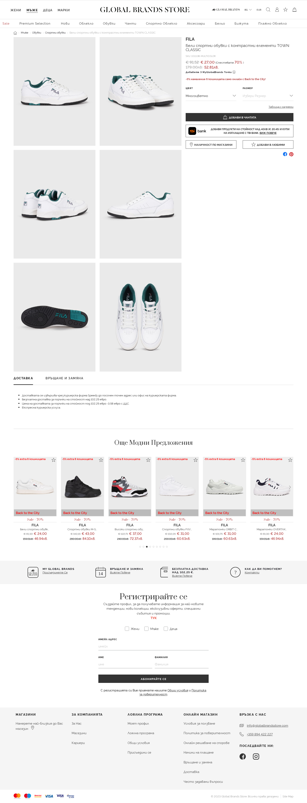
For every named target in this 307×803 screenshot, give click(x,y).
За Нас (76, 723)
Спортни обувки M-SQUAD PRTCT (90, 529)
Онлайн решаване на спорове (207, 742)
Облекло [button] (86, 23)
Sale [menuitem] (6, 23)
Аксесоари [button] (196, 23)
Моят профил (138, 723)
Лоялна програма (141, 733)
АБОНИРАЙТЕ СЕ (153, 679)
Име (101, 657)
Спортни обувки (55, 32)
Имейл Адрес (107, 639)
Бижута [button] (242, 23)
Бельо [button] (220, 23)
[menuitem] (6, 23)
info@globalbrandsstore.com (267, 725)
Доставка (191, 771)
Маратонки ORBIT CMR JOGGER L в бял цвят (239, 529)
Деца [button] (47, 10)
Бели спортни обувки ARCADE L (41, 529)
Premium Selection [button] (35, 23)
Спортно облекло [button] (161, 23)
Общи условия (177, 690)
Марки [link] (64, 10)
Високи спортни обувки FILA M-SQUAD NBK (144, 529)
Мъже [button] (32, 10)
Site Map (288, 796)
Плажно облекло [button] (272, 23)
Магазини (79, 733)
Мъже (24, 32)
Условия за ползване (199, 723)
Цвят (189, 88)
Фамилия (161, 657)
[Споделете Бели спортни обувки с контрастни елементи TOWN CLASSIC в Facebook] (285, 155)
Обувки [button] (109, 23)
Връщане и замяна (198, 762)
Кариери (78, 742)
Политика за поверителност (207, 733)
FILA (190, 39)
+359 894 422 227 (260, 734)
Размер (248, 88)
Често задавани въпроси (203, 781)
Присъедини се (139, 752)
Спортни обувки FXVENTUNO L (183, 529)
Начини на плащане (199, 752)
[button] (140, 547)
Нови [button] (65, 23)
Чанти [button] (130, 23)
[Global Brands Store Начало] (144, 8)
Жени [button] (15, 10)
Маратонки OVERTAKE (272, 529)
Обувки (36, 32)
